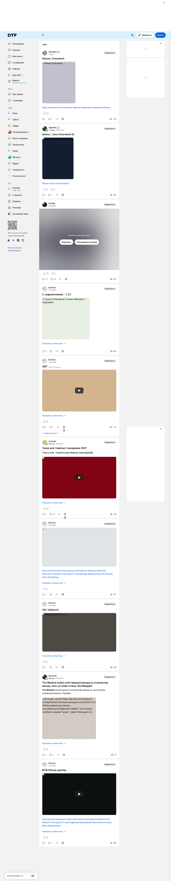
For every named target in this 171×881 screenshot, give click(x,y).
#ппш (45, 825)
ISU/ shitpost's (50, 609)
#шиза (51, 825)
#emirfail (101, 570)
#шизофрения (72, 822)
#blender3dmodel (96, 574)
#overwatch (53, 107)
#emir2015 (47, 574)
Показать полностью (52, 343)
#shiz (44, 577)
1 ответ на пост (49, 433)
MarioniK (53, 676)
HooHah (52, 441)
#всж (95, 822)
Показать (66, 242)
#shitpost (92, 570)
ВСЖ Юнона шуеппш (54, 770)
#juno (45, 107)
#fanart (106, 107)
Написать (147, 35)
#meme (109, 574)
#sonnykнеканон (59, 819)
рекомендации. (14, 250)
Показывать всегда (87, 242)
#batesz (46, 183)
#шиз (57, 825)
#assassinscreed (70, 570)
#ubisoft (83, 570)
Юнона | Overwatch (53, 58)
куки (21, 876)
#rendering (53, 577)
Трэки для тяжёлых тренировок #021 (64, 448)
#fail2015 (58, 574)
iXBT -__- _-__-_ (51, 366)
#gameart (98, 107)
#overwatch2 (66, 107)
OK (32, 876)
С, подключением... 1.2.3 (56, 294)
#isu (60, 570)
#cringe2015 (69, 574)
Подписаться (110, 53)
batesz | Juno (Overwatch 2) (58, 134)
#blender (77, 107)
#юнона (102, 822)
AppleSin (53, 127)
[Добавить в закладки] (50, 351)
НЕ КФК (51, 203)
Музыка (52, 444)
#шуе (109, 822)
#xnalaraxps (81, 574)
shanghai (52, 52)
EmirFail (51, 288)
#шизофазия (85, 822)
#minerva (52, 570)
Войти (160, 35)
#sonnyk (46, 819)
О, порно (52, 130)
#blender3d (87, 107)
